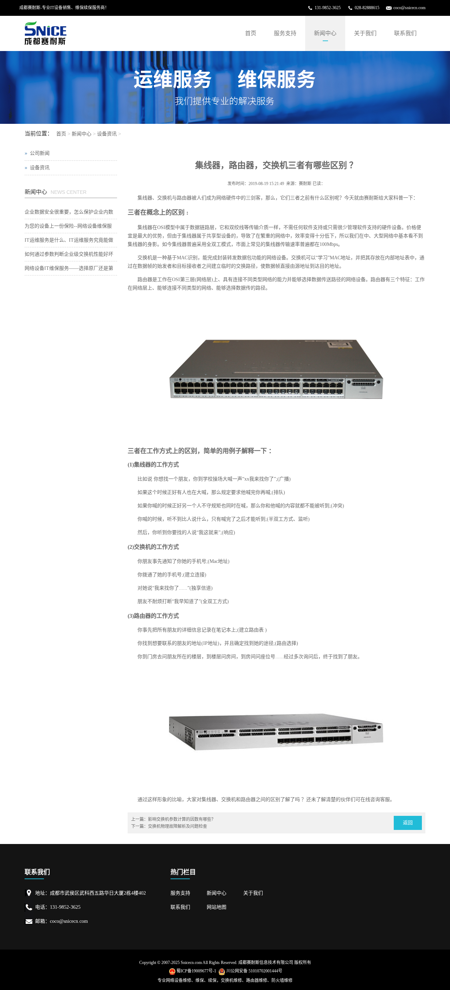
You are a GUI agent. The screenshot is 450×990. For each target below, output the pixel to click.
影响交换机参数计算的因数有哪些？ (182, 819)
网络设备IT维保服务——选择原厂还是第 (69, 268)
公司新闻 (40, 153)
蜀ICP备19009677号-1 (196, 971)
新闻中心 (325, 33)
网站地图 (216, 907)
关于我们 (365, 33)
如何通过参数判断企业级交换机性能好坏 (69, 254)
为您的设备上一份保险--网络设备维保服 (68, 226)
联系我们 (405, 33)
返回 (408, 822)
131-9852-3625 (328, 7)
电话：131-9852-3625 (58, 907)
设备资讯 (107, 134)
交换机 (164, 198)
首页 (250, 33)
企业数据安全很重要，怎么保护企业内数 (69, 212)
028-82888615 (367, 7)
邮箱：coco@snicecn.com (61, 921)
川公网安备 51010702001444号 (254, 971)
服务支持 (285, 33)
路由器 (184, 198)
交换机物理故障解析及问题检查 (177, 826)
